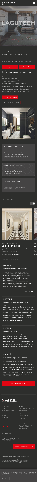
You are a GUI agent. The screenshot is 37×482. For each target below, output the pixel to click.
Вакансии (4, 415)
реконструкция (23, 415)
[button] (29, 291)
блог (3, 413)
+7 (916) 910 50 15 (22, 418)
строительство (23, 410)
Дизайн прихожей (11, 246)
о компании (5, 406)
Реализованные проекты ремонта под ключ (16, 56)
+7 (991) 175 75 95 (23, 421)
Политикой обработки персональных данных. (23, 475)
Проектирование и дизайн (26, 408)
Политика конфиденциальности (8, 432)
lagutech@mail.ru (24, 423)
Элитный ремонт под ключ (12, 52)
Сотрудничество (6, 417)
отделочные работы (24, 413)
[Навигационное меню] (34, 3)
